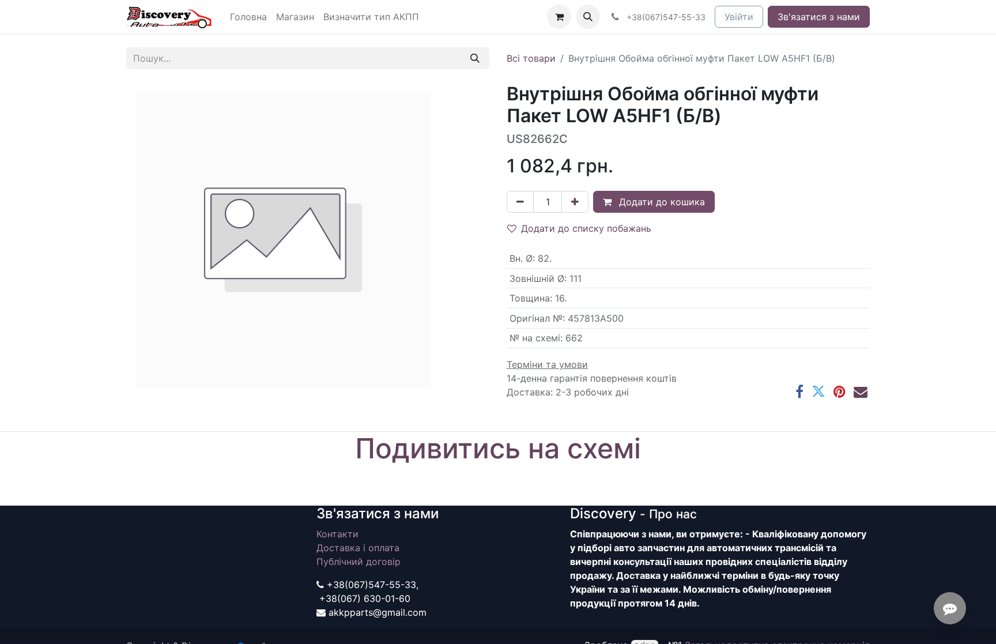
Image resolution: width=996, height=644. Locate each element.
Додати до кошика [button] (660, 202)
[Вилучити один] (520, 202)
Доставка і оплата (357, 547)
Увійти (739, 16)
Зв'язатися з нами (819, 16)
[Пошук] (475, 58)
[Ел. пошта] (860, 391)
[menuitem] (248, 16)
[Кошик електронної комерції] (559, 17)
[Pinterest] (839, 391)
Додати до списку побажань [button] (586, 228)
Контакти (337, 534)
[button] (588, 17)
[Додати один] (574, 202)
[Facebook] (799, 391)
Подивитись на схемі (498, 448)
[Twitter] (818, 391)
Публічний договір (358, 561)
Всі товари (531, 58)
